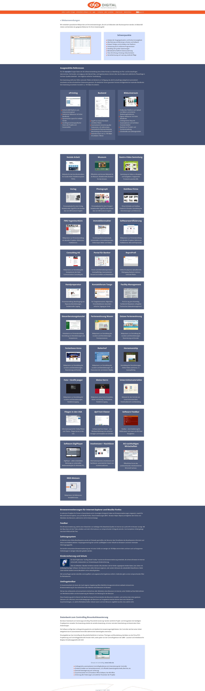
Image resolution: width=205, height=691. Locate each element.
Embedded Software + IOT (83, 12)
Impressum (119, 12)
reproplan (68, 72)
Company (100, 12)
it (143, 12)
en (142, 12)
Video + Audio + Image (68, 12)
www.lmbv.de (109, 663)
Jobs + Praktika (109, 12)
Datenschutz (127, 12)
